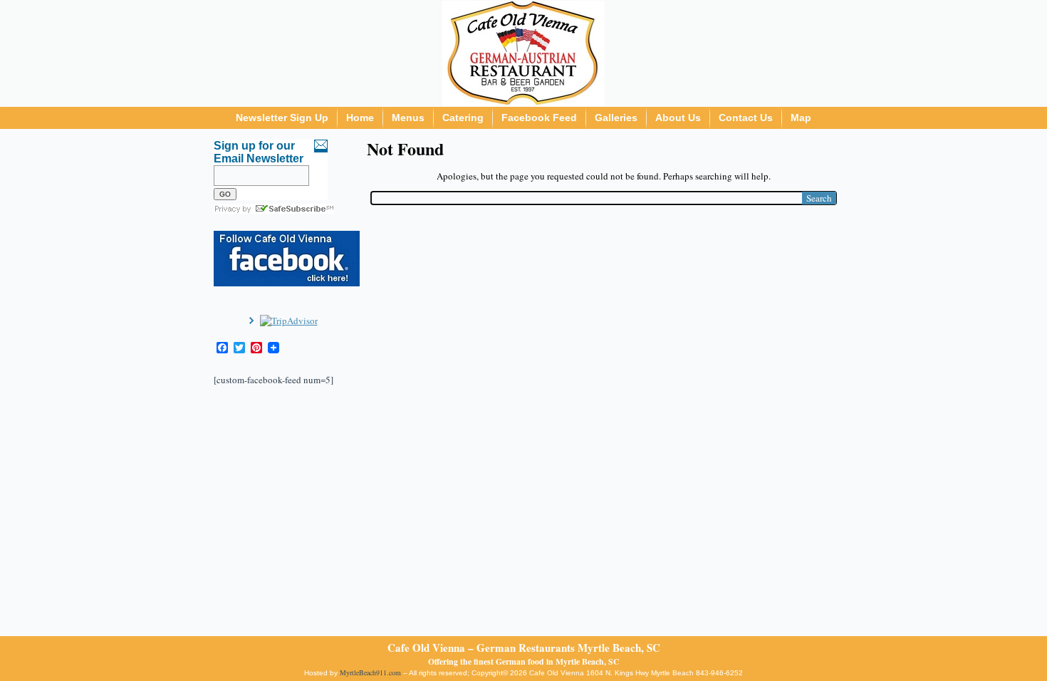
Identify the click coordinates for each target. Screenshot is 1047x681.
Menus (408, 117)
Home (360, 117)
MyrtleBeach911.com (370, 672)
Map (801, 117)
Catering (463, 117)
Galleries (616, 117)
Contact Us (746, 117)
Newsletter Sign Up (282, 117)
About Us (678, 117)
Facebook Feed (539, 117)
